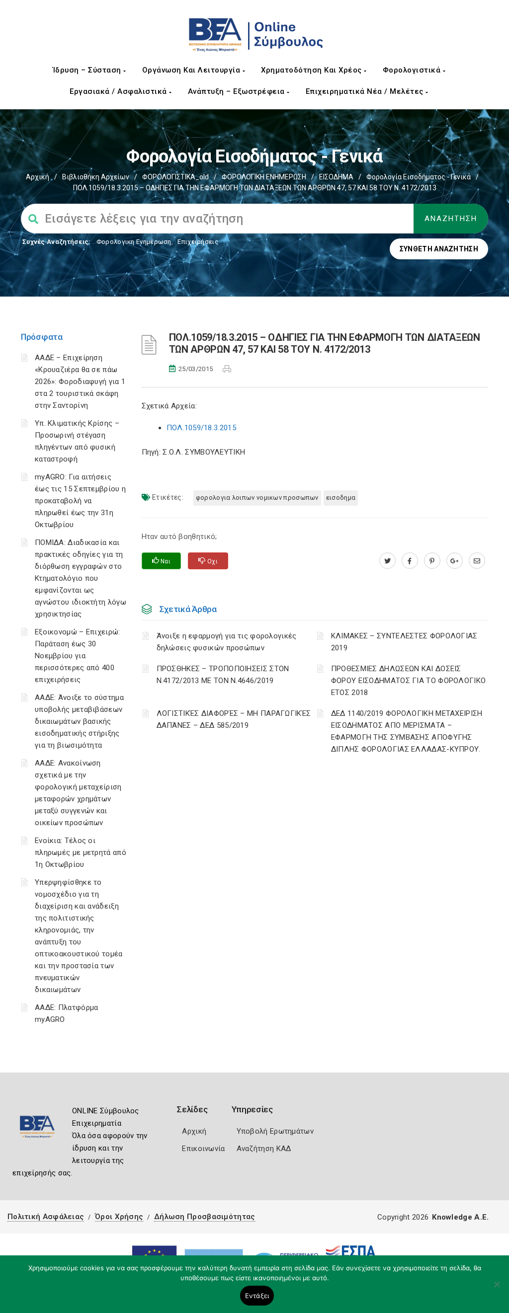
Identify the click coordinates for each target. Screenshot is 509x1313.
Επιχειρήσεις (197, 241)
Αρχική (37, 177)
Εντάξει (257, 1296)
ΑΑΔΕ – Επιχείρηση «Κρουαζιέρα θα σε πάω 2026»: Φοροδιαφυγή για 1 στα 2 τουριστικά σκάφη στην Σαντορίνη (80, 381)
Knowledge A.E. (460, 1217)
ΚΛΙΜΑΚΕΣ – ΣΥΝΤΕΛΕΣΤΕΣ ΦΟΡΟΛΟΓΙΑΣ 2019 (404, 641)
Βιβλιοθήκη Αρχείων (95, 177)
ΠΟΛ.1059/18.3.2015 (201, 427)
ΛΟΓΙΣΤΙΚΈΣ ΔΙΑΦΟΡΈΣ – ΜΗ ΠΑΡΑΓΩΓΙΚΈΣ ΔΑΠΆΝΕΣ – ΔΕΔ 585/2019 (234, 719)
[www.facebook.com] (410, 560)
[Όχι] (497, 1289)
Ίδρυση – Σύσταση (88, 70)
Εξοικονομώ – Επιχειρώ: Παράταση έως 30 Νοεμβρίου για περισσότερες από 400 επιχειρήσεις (77, 655)
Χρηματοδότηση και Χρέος (312, 70)
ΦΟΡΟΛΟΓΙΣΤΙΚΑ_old (175, 177)
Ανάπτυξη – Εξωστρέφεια (237, 91)
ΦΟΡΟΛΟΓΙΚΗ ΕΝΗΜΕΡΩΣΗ (264, 177)
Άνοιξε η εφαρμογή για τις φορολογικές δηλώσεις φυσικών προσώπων (227, 641)
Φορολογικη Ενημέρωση (133, 241)
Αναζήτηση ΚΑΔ (264, 1148)
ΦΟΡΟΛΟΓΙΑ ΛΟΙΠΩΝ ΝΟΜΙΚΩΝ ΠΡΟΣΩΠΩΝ (257, 497)
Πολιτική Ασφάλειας (45, 1216)
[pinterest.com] (432, 560)
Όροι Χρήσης (119, 1216)
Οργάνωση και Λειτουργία (192, 70)
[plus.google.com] (454, 560)
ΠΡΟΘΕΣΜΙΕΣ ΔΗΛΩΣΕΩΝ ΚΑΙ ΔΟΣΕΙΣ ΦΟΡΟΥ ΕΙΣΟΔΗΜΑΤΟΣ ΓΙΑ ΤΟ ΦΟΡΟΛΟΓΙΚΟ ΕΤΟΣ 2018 (408, 680)
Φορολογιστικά (413, 70)
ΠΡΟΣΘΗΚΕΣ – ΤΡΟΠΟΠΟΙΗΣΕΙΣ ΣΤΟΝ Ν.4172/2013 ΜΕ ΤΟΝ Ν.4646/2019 (223, 674)
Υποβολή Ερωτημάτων (275, 1131)
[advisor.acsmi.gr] (477, 560)
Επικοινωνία (203, 1148)
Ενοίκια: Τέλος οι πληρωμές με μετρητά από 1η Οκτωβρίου (80, 852)
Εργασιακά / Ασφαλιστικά (119, 91)
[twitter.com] (387, 560)
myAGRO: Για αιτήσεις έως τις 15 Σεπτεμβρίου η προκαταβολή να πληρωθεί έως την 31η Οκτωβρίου (80, 500)
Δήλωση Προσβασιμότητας (204, 1216)
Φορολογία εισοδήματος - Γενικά (418, 177)
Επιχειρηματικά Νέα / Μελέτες (366, 91)
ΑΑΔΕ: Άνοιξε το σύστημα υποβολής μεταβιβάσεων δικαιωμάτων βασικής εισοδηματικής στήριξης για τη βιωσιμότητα (79, 721)
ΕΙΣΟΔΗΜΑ (336, 177)
